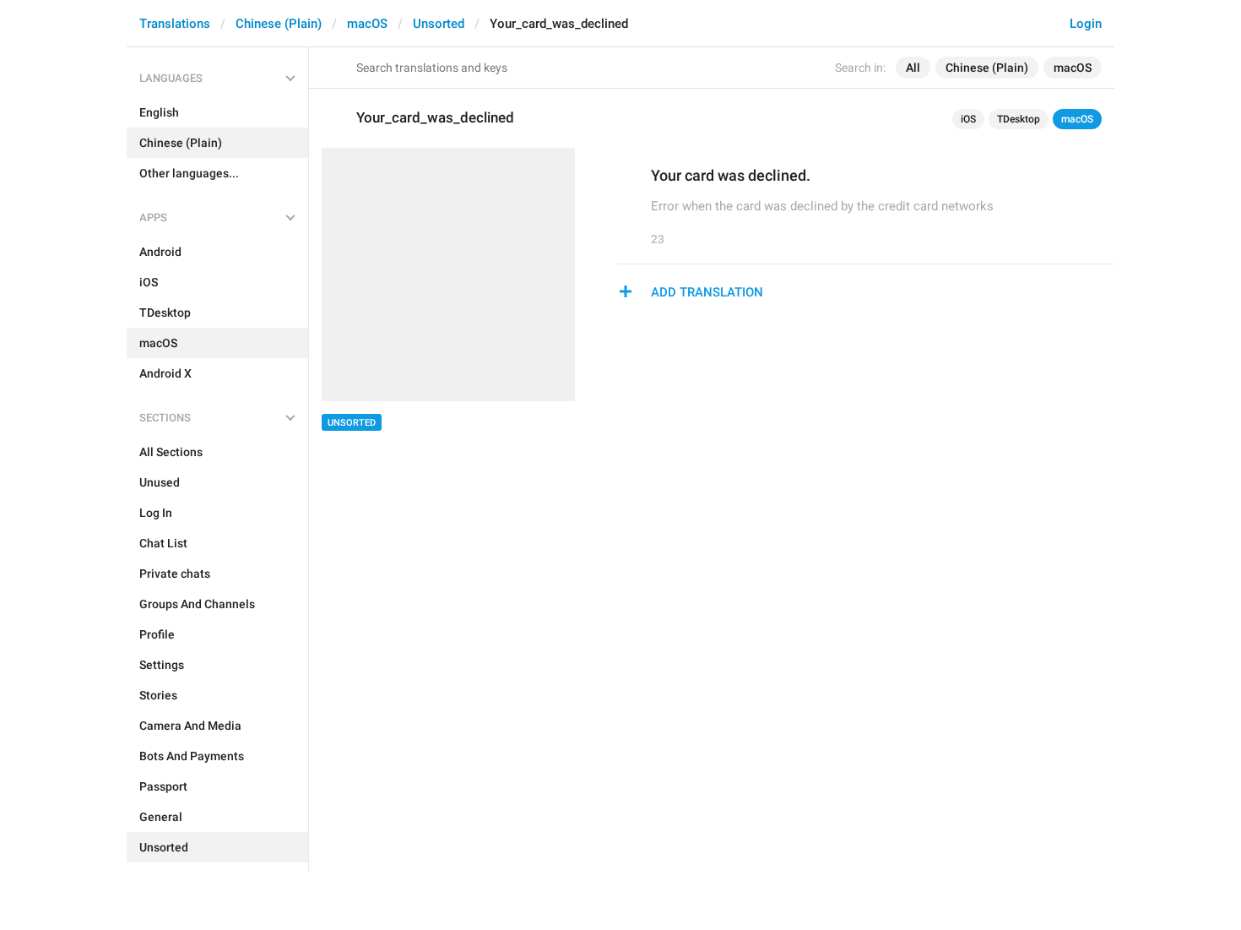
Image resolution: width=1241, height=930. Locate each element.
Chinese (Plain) (279, 23)
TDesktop (1018, 119)
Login (1086, 23)
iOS (968, 119)
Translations (174, 23)
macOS (367, 23)
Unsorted (438, 23)
